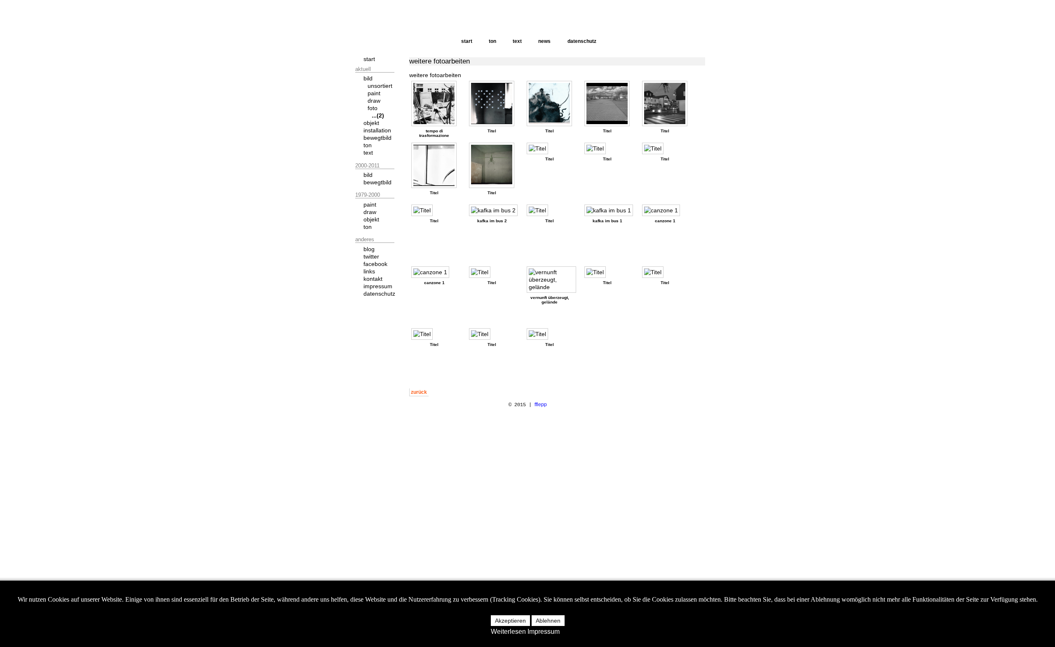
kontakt (372, 278)
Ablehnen (548, 620)
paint (374, 93)
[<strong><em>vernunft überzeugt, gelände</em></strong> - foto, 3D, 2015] (553, 279)
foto (372, 108)
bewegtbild (377, 137)
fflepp (541, 404)
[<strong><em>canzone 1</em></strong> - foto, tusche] (663, 210)
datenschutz (581, 41)
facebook (375, 264)
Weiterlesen (508, 631)
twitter (371, 256)
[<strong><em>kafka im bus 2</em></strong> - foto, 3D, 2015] (495, 210)
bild (368, 78)
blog (369, 249)
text (517, 41)
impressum (377, 286)
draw (374, 100)
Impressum (544, 631)
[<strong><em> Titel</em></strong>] (493, 103)
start (466, 41)
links (369, 271)
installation (377, 130)
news (544, 41)
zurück (419, 392)
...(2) (378, 115)
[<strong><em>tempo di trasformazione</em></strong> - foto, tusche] (436, 103)
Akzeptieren (510, 620)
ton (492, 41)
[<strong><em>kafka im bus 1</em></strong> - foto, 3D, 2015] (610, 210)
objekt (371, 123)
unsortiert (380, 85)
